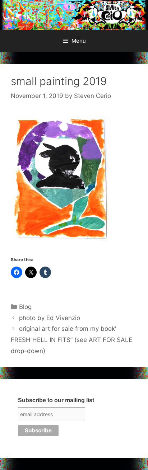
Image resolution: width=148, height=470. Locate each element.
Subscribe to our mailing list (56, 400)
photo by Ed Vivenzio (49, 317)
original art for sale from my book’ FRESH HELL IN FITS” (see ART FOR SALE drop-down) (71, 339)
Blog (25, 306)
